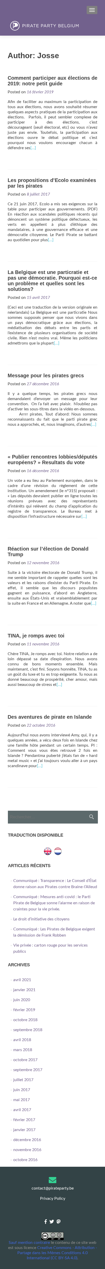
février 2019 (24, 1010)
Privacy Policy (52, 1198)
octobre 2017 (25, 1060)
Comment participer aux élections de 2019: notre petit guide (52, 80)
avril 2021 (22, 980)
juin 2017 (21, 1090)
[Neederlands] (58, 851)
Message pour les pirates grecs (46, 375)
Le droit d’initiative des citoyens (41, 919)
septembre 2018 (27, 1030)
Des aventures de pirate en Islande (50, 717)
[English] (48, 851)
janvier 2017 (24, 1130)
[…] (33, 148)
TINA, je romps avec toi (36, 635)
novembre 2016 (27, 1150)
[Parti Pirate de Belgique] (52, 26)
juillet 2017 (23, 1080)
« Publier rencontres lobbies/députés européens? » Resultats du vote (52, 459)
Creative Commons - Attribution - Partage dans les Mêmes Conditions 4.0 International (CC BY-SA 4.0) (57, 1253)
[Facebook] (45, 1222)
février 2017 (24, 1120)
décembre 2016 (27, 1140)
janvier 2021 (24, 990)
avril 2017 (22, 1110)
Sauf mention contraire (29, 1243)
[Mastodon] (59, 1222)
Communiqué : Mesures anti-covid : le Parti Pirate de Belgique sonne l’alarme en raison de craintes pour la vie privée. (54, 903)
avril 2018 (22, 1040)
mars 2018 (22, 1050)
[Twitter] (51, 1222)
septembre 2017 (27, 1070)
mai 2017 (21, 1100)
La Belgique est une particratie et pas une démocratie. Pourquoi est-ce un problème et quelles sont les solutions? (52, 280)
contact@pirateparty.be (53, 1188)
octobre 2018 (25, 1020)
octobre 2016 (25, 1160)
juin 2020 (21, 1000)
